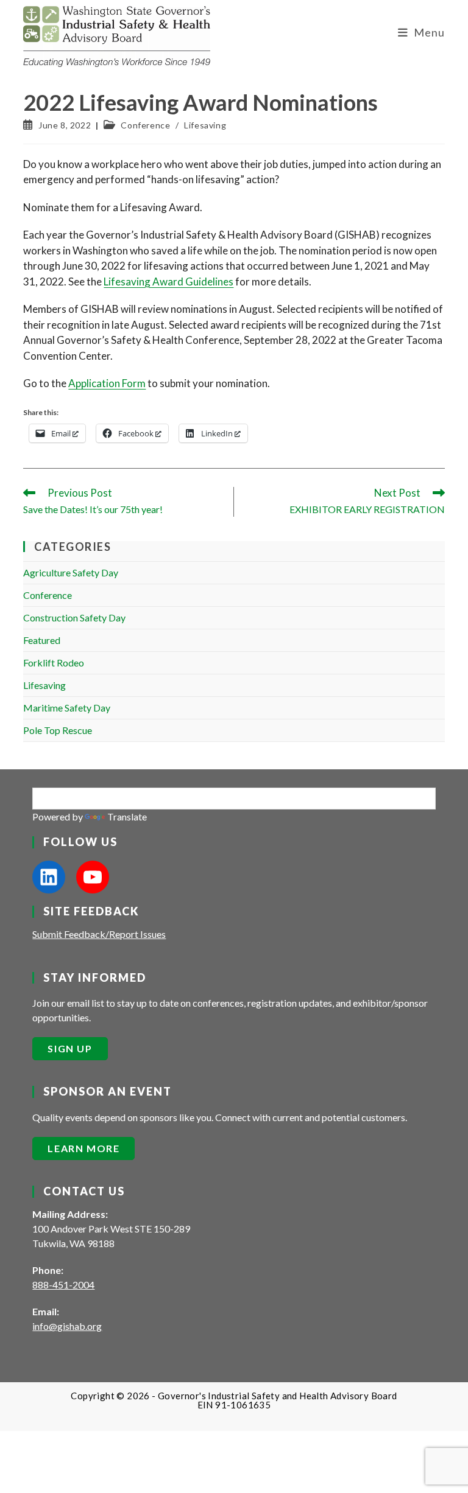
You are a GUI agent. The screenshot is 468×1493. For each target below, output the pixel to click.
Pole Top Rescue (57, 730)
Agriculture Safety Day (70, 572)
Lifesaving (205, 125)
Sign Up (70, 1048)
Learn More (83, 1148)
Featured (41, 640)
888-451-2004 (63, 1284)
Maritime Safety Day (66, 707)
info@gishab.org (67, 1326)
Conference (145, 125)
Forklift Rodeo (53, 662)
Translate (127, 816)
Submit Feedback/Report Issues (99, 934)
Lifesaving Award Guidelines (168, 281)
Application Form (107, 383)
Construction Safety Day (74, 617)
